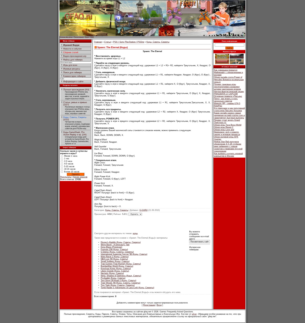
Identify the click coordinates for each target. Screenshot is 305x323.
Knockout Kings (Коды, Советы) (116, 268)
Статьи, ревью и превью (75, 102)
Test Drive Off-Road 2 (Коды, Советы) (118, 280)
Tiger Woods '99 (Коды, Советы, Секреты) (120, 283)
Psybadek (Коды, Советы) (113, 278)
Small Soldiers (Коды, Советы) (115, 261)
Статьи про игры (66, 37)
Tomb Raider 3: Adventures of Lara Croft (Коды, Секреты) (127, 287)
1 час (66, 158)
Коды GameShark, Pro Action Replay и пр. (74, 133)
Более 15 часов (71, 171)
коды (135, 233)
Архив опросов (80, 177)
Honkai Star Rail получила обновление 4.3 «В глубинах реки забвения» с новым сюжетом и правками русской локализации (228, 146)
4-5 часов (68, 164)
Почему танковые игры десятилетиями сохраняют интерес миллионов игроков (227, 86)
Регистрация (79, 37)
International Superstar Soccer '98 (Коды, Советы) (124, 254)
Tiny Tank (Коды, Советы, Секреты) (118, 285)
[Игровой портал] (78, 19)
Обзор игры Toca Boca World (227, 125)
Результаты (65, 177)
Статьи (107, 42)
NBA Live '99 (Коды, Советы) (114, 259)
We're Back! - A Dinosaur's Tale (115, 244)
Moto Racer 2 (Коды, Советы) (115, 256)
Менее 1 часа (70, 156)
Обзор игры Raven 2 (223, 127)
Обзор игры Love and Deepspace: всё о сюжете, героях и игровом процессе (227, 132)
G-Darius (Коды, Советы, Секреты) (117, 252)
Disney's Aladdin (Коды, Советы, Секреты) (121, 242)
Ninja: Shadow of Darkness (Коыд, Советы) (121, 275)
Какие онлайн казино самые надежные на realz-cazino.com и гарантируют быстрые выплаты (229, 115)
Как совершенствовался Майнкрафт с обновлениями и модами (228, 72)
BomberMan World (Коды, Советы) (117, 266)
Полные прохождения (73, 89)
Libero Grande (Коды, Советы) (115, 271)
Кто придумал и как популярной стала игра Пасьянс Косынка (229, 109)
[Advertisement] (152, 223)
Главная (98, 42)
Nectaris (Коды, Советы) (112, 273)
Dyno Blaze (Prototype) (111, 247)
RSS (92, 37)
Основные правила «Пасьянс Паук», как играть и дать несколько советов (228, 98)
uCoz (194, 314)
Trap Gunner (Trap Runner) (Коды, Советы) (121, 264)
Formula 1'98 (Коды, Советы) (114, 249)
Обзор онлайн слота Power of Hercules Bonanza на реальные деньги (229, 79)
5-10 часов (69, 166)
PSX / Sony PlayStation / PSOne (128, 42)
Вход (87, 37)
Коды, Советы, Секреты (74, 117)
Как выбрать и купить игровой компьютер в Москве (228, 154)
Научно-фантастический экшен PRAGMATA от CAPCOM (229, 92)
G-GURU (143, 210)
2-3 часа (68, 161)
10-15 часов (69, 169)
